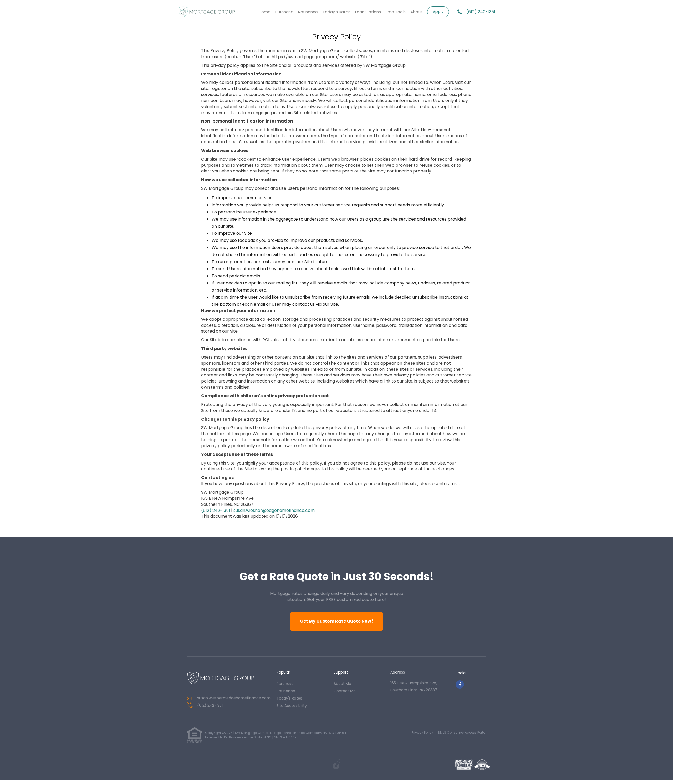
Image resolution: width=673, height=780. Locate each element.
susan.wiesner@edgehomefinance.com (274, 510)
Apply (438, 11)
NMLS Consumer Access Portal (462, 732)
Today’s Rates (336, 11)
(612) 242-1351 (480, 12)
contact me (345, 691)
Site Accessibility (292, 705)
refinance (286, 691)
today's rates (289, 698)
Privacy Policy (422, 732)
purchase (285, 683)
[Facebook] (460, 687)
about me (342, 683)
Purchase (284, 11)
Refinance (308, 11)
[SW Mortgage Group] (221, 678)
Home (265, 11)
